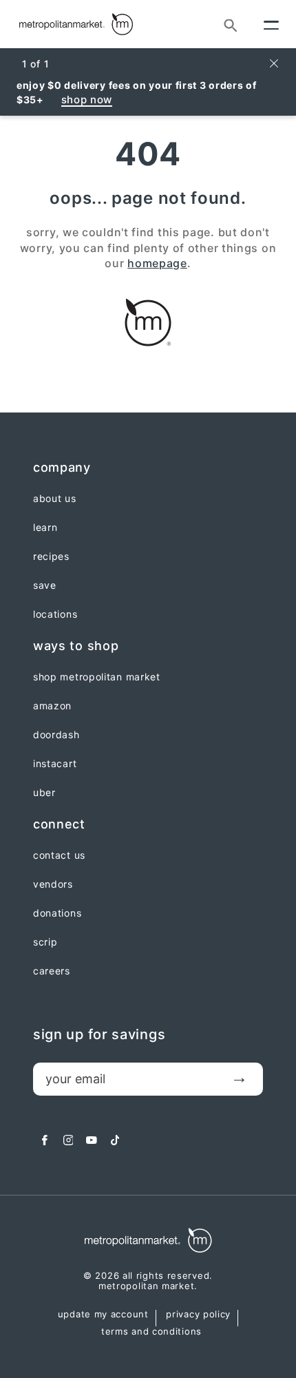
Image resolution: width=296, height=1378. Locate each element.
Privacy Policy (198, 1314)
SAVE (44, 585)
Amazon (52, 705)
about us (54, 498)
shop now (87, 99)
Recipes (51, 556)
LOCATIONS (55, 614)
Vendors (53, 884)
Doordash (56, 734)
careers (51, 971)
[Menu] (271, 24)
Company (62, 467)
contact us (59, 855)
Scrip (45, 942)
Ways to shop (75, 645)
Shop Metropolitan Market (96, 676)
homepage (157, 263)
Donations (57, 913)
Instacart (54, 763)
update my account (103, 1314)
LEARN (45, 527)
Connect (59, 824)
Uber (44, 792)
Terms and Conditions (151, 1332)
